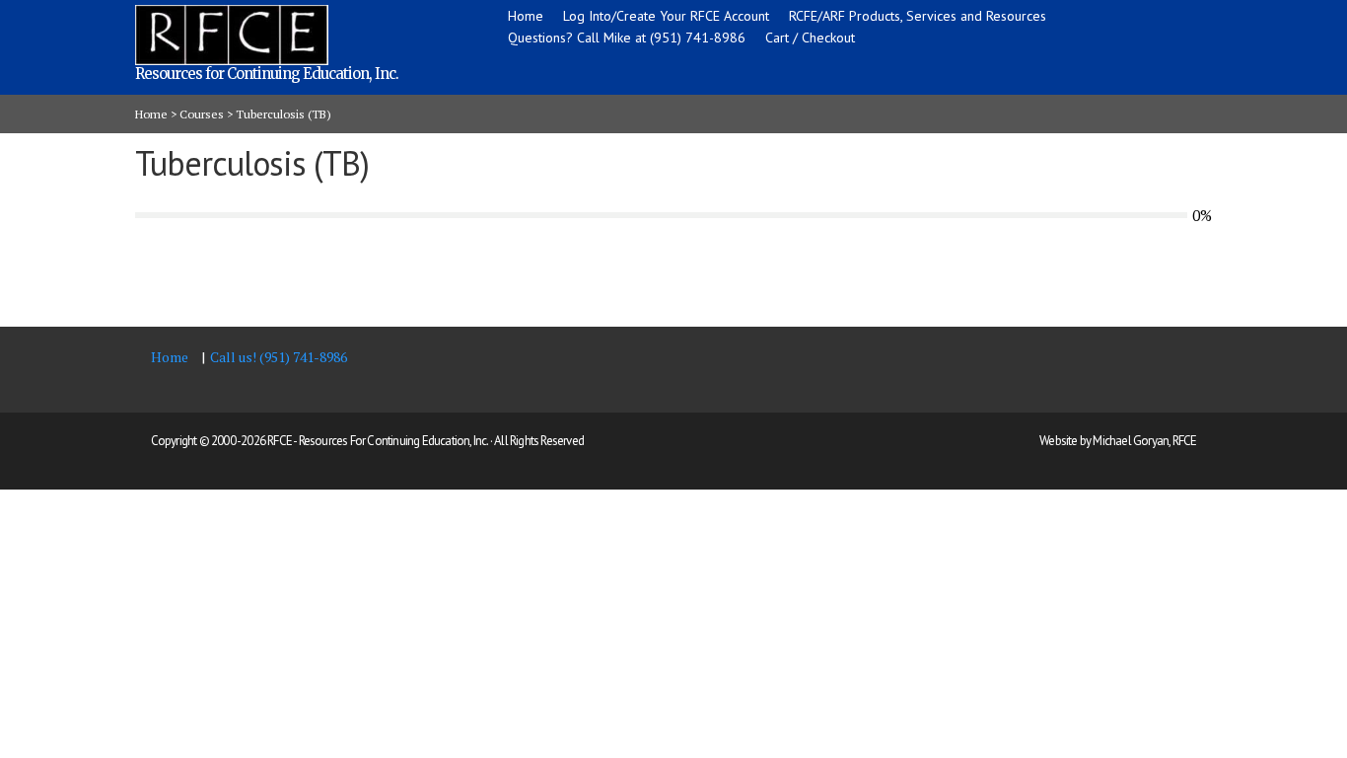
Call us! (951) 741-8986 (278, 356)
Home (525, 16)
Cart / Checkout (810, 37)
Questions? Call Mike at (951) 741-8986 (626, 37)
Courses (201, 114)
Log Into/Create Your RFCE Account (666, 16)
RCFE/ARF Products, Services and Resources (917, 16)
